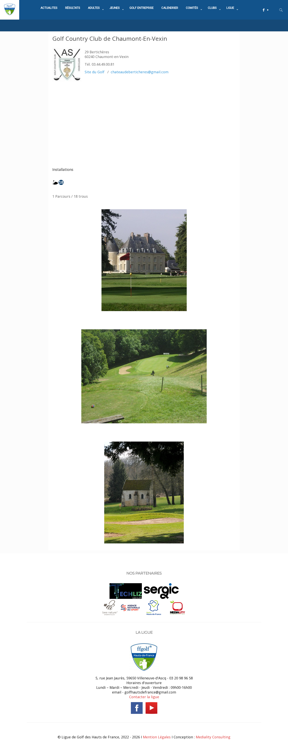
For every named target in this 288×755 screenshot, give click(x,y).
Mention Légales (157, 737)
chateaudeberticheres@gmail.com (139, 72)
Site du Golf (94, 72)
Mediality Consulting (213, 737)
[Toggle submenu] (95, 18)
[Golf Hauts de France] (9, 14)
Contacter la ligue (144, 696)
